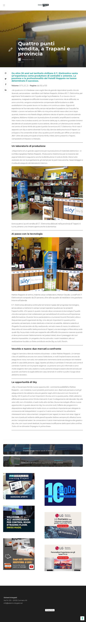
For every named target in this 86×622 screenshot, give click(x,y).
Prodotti (22, 39)
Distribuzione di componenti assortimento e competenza (42, 463)
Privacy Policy (50, 610)
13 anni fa (31, 59)
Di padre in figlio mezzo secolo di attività (38, 451)
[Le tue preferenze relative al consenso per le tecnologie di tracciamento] (82, 618)
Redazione (25, 59)
